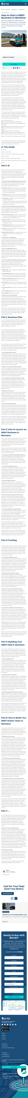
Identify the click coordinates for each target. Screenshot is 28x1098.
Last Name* (14, 960)
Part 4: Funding (6, 156)
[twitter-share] (15, 68)
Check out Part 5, (15, 631)
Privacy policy (5, 1076)
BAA (9, 1078)
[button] (26, 4)
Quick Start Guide (5, 1056)
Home (2, 9)
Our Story (4, 1039)
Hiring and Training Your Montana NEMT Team (12, 132)
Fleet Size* (14, 982)
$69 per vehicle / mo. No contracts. (13, 1)
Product (3, 1037)
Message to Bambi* (14, 987)
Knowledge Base (5, 1054)
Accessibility (5, 1078)
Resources (8, 9)
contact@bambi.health (7, 1022)
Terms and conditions (14, 1076)
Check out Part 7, (16, 801)
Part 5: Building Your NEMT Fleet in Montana (12, 158)
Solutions (4, 1035)
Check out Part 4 (4, 530)
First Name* (14, 955)
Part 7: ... (4, 162)
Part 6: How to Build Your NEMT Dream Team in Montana (14, 160)
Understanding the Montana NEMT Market (11, 121)
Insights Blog (5, 1045)
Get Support (4, 1052)
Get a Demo (4, 1044)
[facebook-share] (19, 68)
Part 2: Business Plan (7, 152)
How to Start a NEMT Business (8, 1047)
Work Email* (14, 966)
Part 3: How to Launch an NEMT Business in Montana (13, 154)
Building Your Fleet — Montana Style (10, 131)
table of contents (9, 634)
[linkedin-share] (17, 68)
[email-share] (13, 68)
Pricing (3, 1033)
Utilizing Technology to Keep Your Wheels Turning (13, 134)
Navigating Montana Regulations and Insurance (13, 126)
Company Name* (14, 976)
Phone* (14, 971)
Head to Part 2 (14, 309)
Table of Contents (6, 312)
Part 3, (13, 418)
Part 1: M (4, 149)
